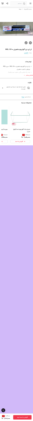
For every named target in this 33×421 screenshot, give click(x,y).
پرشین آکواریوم (28, 9)
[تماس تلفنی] (3, 410)
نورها (20, 9)
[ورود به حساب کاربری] (7, 3)
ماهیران (26, 53)
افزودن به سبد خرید (22, 417)
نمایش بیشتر (29, 75)
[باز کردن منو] (30, 3)
